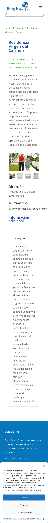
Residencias (18, 27)
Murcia (22, 59)
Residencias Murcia (17, 63)
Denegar (24, 505)
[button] (44, 465)
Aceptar (24, 497)
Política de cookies (10, 519)
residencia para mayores (26, 67)
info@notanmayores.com (16, 458)
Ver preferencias (24, 512)
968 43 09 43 (21, 203)
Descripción (19, 238)
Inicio (8, 27)
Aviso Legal (40, 519)
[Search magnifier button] (41, 16)
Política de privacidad (27, 519)
